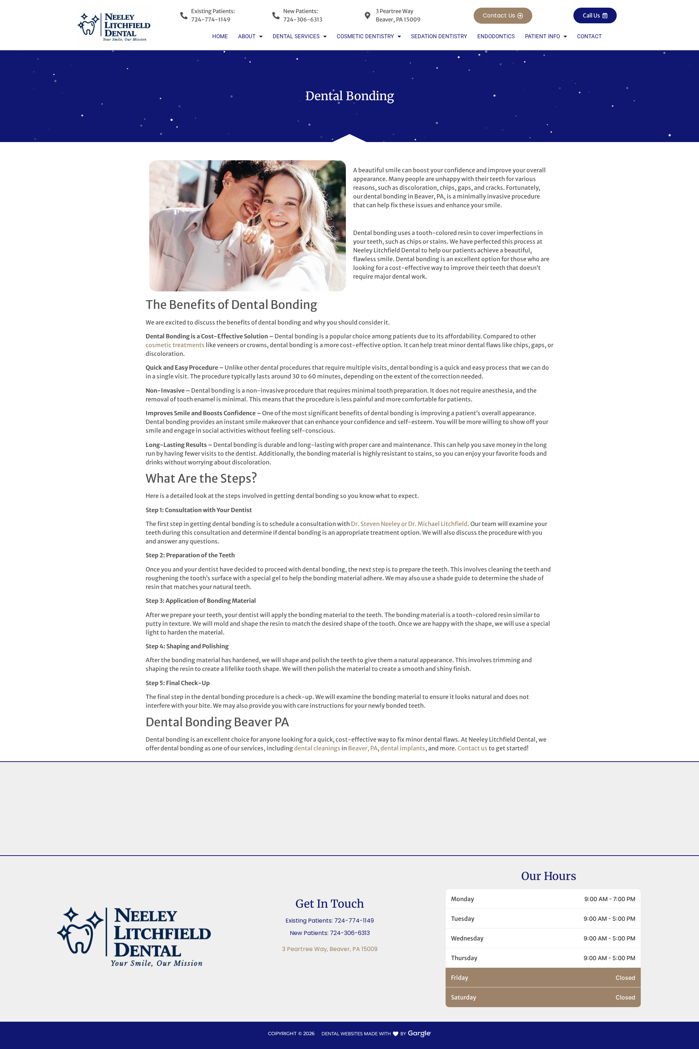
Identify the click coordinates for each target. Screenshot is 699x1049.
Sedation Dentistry (439, 36)
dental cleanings (317, 748)
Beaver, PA (363, 748)
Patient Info (542, 36)
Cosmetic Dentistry (365, 36)
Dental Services (296, 36)
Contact (589, 36)
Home (220, 36)
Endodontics (496, 36)
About (247, 36)
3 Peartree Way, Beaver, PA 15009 (330, 949)
